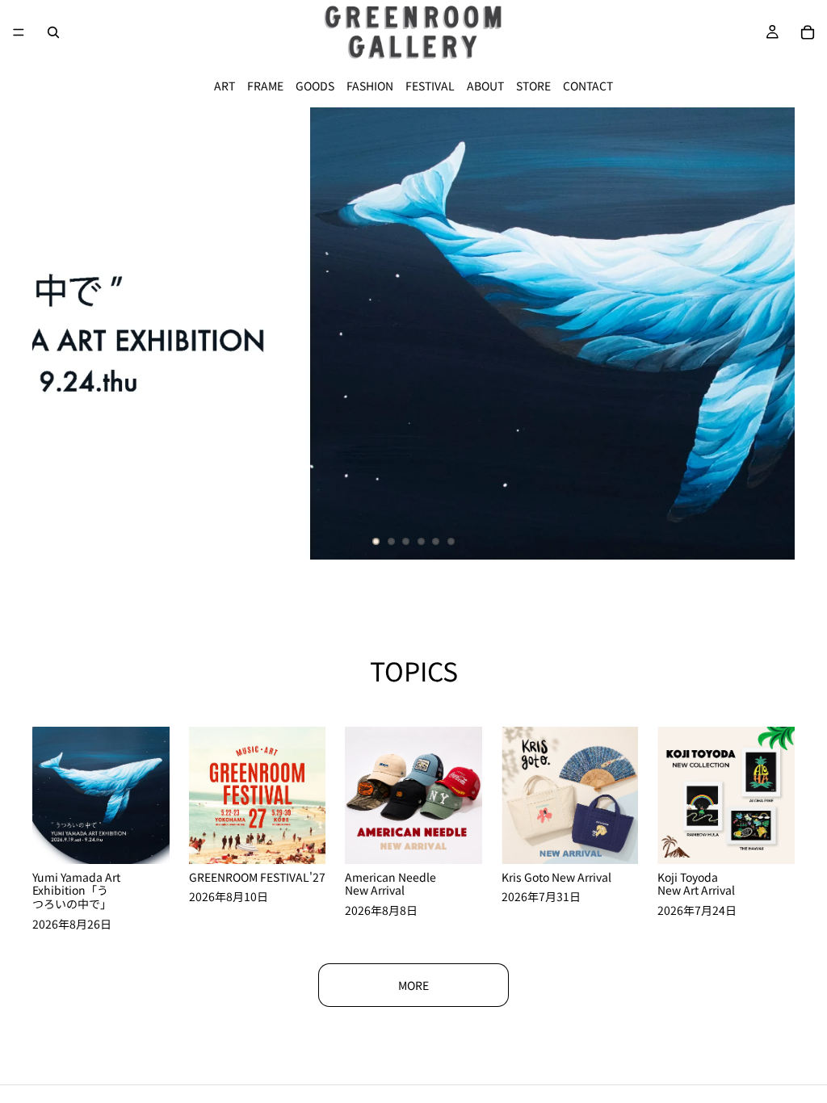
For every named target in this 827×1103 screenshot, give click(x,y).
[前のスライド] (58, 333)
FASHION (369, 86)
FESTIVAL (430, 86)
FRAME (265, 86)
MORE (413, 985)
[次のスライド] (768, 333)
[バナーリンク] (413, 333)
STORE (533, 86)
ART (224, 86)
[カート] (807, 32)
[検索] (53, 32)
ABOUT (485, 86)
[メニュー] (18, 32)
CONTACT (588, 86)
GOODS (315, 86)
